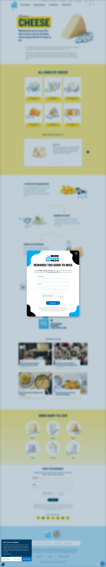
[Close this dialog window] (76, 253)
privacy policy (56, 310)
